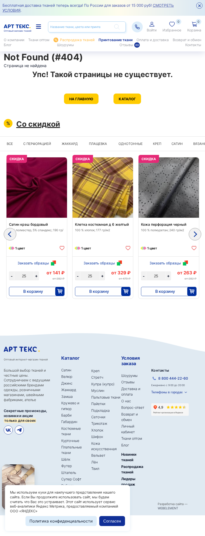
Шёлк (65, 459)
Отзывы (129, 45)
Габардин (69, 422)
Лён (94, 462)
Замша (67, 396)
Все (10, 144)
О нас (126, 401)
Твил (95, 468)
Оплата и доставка (152, 40)
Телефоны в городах (167, 392)
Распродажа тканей (77, 40)
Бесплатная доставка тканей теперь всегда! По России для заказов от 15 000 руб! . (88, 8)
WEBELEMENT (168, 508)
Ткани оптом (39, 40)
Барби (66, 415)
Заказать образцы (33, 263)
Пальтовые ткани (105, 397)
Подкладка (100, 410)
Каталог (127, 99)
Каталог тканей (39, 27)
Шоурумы (65, 45)
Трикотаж (99, 423)
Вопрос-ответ (132, 407)
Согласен (112, 521)
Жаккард (70, 144)
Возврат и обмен (187, 40)
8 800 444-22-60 (173, 378)
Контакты (193, 45)
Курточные (70, 440)
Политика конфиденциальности (61, 521)
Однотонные (130, 144)
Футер (66, 466)
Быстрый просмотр (37, 195)
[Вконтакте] (8, 430)
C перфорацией (37, 144)
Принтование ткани (115, 40)
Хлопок (97, 430)
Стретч (97, 377)
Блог (8, 45)
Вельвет (98, 455)
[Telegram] (19, 430)
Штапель (68, 472)
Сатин (177, 144)
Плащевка (98, 144)
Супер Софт (71, 479)
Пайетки (98, 404)
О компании (14, 40)
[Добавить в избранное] (62, 248)
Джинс (66, 383)
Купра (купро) (102, 384)
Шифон (97, 436)
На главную (81, 99)
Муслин (97, 390)
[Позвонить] (137, 26)
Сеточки (98, 417)
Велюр (66, 376)
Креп (157, 144)
